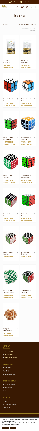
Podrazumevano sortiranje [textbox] (26, 24)
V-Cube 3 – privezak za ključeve (6, 62)
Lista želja (6, 408)
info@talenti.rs (26, 1)
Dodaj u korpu (8, 67)
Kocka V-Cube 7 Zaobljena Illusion (8, 291)
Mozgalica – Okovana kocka (8, 330)
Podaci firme (7, 368)
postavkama (15, 424)
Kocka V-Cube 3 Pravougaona (8, 138)
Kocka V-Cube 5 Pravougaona (8, 215)
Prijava (5, 401)
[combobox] (25, 24)
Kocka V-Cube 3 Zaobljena (26, 138)
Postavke (21, 428)
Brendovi (6, 371)
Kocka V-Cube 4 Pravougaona (26, 176)
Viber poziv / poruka (11, 357)
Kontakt (5, 391)
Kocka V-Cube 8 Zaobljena (26, 291)
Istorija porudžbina (9, 404)
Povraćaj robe (7, 388)
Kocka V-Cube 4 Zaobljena (8, 176)
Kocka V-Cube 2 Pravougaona (8, 100)
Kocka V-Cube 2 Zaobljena (26, 100)
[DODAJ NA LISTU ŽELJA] (17, 62)
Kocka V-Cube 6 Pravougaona (26, 215)
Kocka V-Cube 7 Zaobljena (26, 253)
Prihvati (5, 428)
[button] (6, 24)
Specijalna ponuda (9, 374)
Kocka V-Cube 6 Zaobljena (8, 253)
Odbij (13, 428)
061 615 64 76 (15, 1)
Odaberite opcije (9, 105)
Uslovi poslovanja (9, 384)
